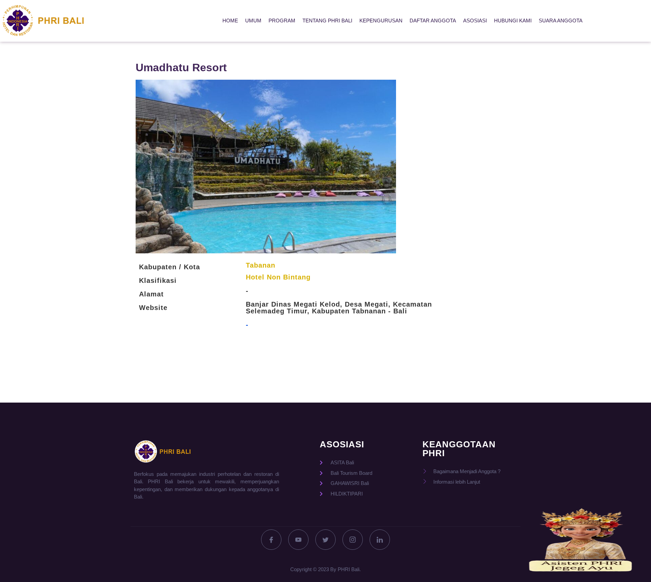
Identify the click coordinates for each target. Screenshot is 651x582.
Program (282, 20)
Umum (253, 20)
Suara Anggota (561, 20)
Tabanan (260, 265)
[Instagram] (352, 539)
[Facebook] (271, 539)
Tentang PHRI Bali (327, 20)
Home (230, 20)
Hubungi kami (513, 20)
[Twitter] (325, 539)
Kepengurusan (380, 20)
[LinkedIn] (380, 539)
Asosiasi (475, 20)
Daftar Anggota (433, 20)
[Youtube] (298, 539)
